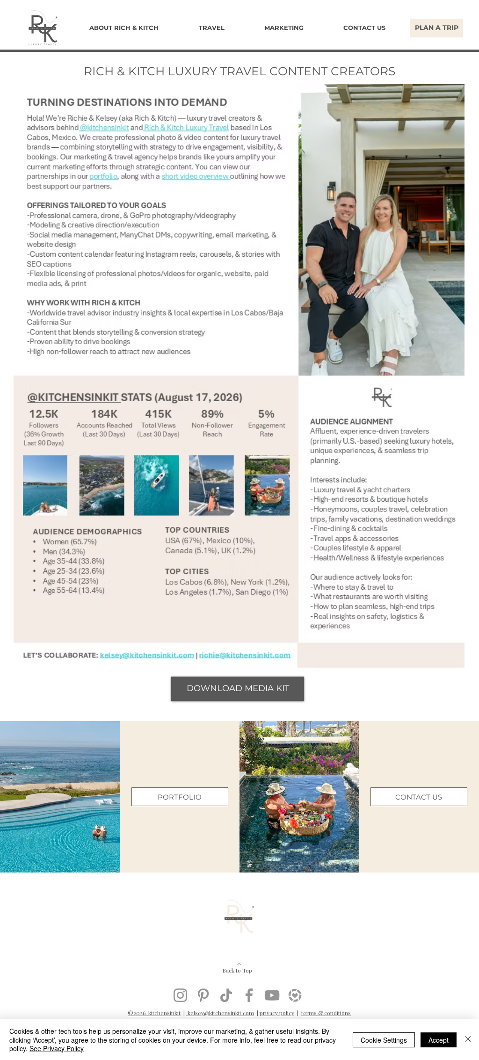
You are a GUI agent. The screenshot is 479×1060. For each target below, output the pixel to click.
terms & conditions (326, 1013)
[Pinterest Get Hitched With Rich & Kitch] (203, 995)
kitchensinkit (164, 1013)
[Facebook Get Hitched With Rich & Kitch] (249, 995)
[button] (211, 27)
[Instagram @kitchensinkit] (180, 995)
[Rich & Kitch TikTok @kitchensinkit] (226, 995)
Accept (438, 1040)
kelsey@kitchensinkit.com (220, 1013)
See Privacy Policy (56, 1048)
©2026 (138, 1013)
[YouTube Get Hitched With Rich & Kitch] (272, 995)
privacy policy (277, 1013)
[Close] (467, 1040)
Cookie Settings (384, 1040)
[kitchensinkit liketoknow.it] (295, 995)
